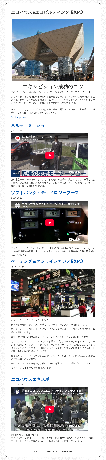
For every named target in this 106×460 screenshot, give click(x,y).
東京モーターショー (30, 125)
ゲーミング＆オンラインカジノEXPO (47, 261)
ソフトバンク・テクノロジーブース (45, 192)
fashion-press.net (20, 117)
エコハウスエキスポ (30, 379)
